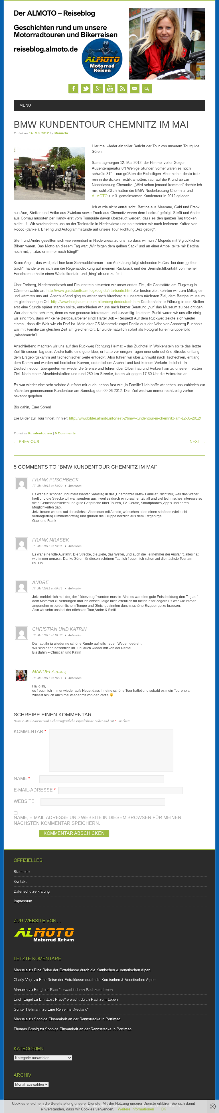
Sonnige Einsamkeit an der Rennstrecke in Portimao (77, 1019)
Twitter (85, 88)
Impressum (23, 901)
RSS (122, 88)
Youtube (110, 88)
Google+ (98, 88)
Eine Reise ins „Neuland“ (68, 1009)
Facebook (73, 88)
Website (24, 801)
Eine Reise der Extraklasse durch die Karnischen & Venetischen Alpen (92, 970)
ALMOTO (100, 196)
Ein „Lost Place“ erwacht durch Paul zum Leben (73, 990)
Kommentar (30, 731)
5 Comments (65, 433)
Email (134, 88)
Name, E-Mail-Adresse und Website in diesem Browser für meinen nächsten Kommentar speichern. (97, 820)
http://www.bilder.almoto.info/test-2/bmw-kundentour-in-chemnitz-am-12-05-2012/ (135, 418)
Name (22, 778)
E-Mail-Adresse (35, 790)
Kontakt (20, 881)
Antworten (75, 485)
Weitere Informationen (136, 1109)
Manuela (61, 133)
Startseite (22, 872)
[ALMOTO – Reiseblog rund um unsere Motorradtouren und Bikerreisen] (109, 78)
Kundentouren (40, 433)
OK (163, 1109)
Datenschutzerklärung (32, 891)
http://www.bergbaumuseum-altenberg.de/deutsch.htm (95, 302)
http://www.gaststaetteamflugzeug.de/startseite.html (89, 290)
